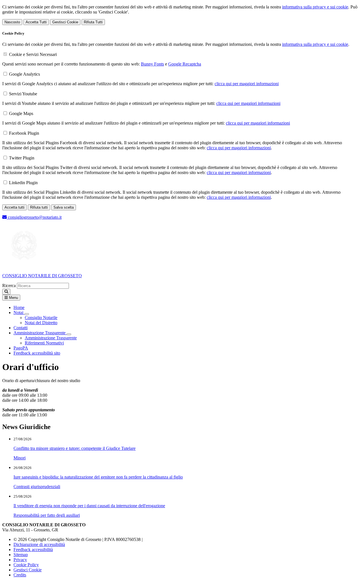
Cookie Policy (26, 564)
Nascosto (12, 22)
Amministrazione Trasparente (51, 337)
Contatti (21, 327)
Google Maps (21, 113)
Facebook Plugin (24, 133)
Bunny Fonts (152, 64)
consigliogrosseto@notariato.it (34, 217)
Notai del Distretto (41, 322)
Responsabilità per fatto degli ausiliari (47, 515)
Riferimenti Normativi (44, 342)
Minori (20, 457)
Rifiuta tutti (39, 207)
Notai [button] (19, 312)
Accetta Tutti (36, 22)
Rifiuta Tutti (93, 22)
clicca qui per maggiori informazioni (247, 83)
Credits (20, 574)
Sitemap (21, 554)
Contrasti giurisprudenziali (37, 486)
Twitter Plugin (21, 157)
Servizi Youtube (23, 93)
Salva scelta (63, 207)
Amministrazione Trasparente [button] (40, 332)
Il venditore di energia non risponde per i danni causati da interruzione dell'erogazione (89, 505)
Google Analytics (24, 74)
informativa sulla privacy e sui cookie (315, 6)
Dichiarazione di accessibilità (39, 544)
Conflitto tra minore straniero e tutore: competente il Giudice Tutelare (75, 448)
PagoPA (21, 348)
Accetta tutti (14, 207)
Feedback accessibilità (33, 549)
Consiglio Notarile (41, 317)
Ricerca (9, 285)
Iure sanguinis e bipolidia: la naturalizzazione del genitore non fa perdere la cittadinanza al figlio (98, 477)
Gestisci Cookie (65, 22)
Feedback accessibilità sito (37, 353)
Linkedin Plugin (23, 182)
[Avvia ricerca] (6, 292)
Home (19, 307)
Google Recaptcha (184, 64)
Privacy (20, 559)
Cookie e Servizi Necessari (33, 54)
